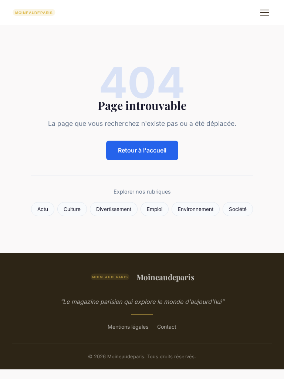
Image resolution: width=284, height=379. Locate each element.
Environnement (195, 209)
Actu (42, 209)
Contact (166, 326)
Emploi (154, 209)
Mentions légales (128, 326)
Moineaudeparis (165, 277)
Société (238, 209)
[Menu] (264, 13)
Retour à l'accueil (142, 150)
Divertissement (113, 209)
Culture (72, 209)
